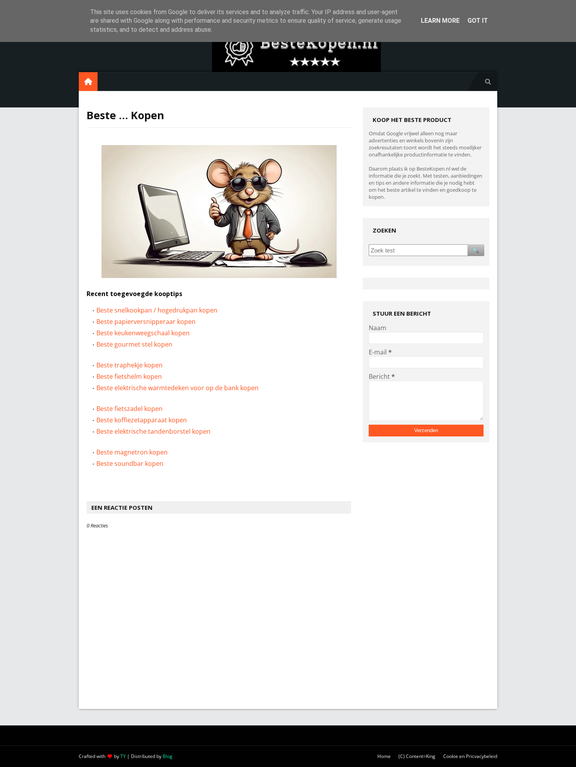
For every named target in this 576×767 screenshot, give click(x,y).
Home (384, 756)
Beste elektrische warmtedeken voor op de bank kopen (177, 388)
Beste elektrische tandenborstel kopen (153, 431)
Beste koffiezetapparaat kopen (141, 420)
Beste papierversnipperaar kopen (146, 321)
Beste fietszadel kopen (129, 408)
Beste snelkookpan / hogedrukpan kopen (156, 310)
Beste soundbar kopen (129, 463)
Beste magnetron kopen (132, 452)
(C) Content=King (416, 756)
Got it (477, 20)
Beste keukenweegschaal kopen (143, 333)
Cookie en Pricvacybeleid (470, 756)
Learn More (440, 20)
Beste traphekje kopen (129, 365)
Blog (167, 756)
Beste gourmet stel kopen (134, 344)
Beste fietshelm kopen (129, 376)
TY (123, 756)
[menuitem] (88, 81)
